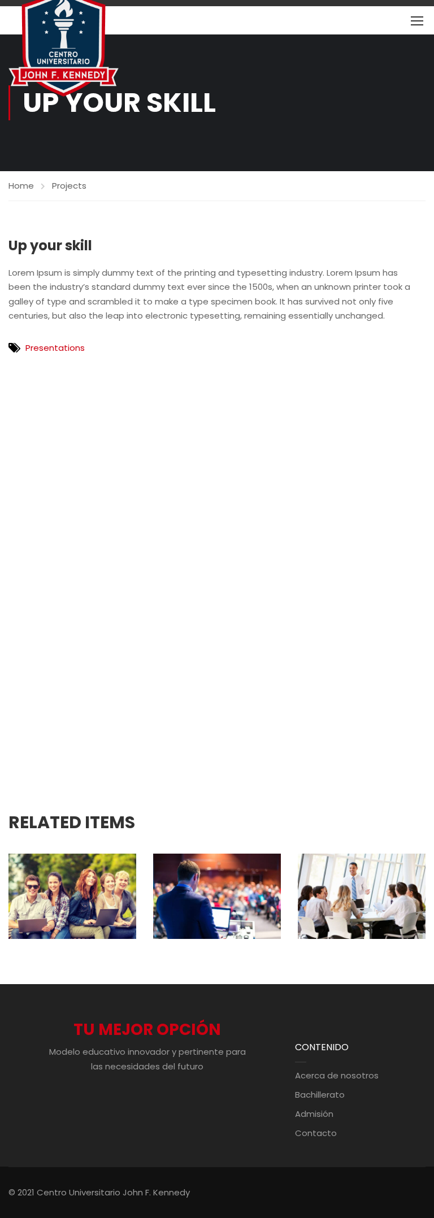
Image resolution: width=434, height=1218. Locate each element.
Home (21, 186)
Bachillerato (320, 1094)
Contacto (316, 1133)
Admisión (314, 1114)
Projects (69, 186)
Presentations (55, 348)
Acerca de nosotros (337, 1075)
